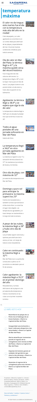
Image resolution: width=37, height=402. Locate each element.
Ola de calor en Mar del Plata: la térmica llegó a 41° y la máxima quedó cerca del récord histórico (13, 65)
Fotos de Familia (8, 393)
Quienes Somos (24, 393)
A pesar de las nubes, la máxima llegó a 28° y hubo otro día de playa (13, 227)
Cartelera (16, 393)
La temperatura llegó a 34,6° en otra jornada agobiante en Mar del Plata (13, 149)
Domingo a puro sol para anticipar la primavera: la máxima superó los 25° (13, 192)
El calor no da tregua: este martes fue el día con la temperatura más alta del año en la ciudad (13, 27)
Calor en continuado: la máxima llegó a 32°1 (13, 253)
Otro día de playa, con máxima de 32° (13, 174)
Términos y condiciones (10, 395)
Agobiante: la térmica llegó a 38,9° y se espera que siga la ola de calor (13, 104)
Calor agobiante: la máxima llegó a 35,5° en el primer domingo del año (13, 278)
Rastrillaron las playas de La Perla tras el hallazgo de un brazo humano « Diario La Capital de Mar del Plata (17, 318)
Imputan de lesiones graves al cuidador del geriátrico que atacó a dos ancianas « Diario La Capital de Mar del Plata (18, 354)
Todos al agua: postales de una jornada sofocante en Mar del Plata (13, 130)
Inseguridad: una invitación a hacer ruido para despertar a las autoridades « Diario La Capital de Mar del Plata (18, 329)
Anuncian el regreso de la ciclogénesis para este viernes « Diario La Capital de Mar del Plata (18, 365)
